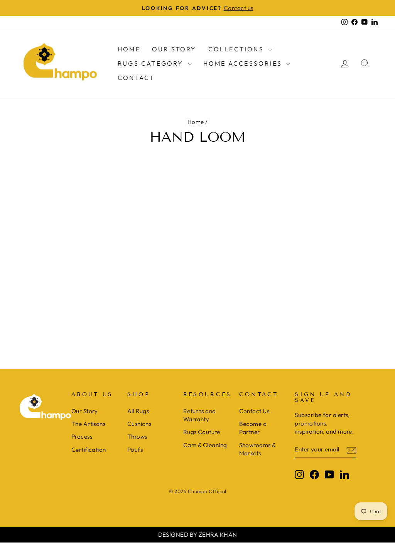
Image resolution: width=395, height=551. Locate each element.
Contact (136, 77)
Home (129, 49)
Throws (137, 436)
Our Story (174, 49)
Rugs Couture (201, 432)
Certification (88, 449)
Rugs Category (152, 63)
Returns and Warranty (199, 415)
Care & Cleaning (205, 445)
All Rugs (138, 411)
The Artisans (88, 423)
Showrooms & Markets (257, 449)
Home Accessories (243, 63)
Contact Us (254, 411)
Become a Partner (253, 428)
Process (81, 436)
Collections (237, 49)
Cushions (139, 423)
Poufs (135, 449)
